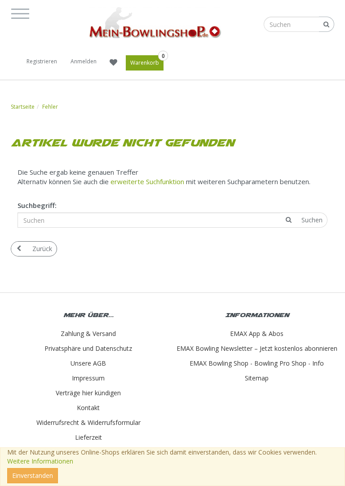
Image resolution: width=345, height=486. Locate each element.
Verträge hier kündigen (88, 393)
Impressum (88, 378)
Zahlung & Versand (88, 333)
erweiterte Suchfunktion (147, 181)
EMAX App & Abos (256, 333)
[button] (23, 12)
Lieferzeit (88, 437)
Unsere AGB (88, 363)
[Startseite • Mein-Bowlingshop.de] (155, 22)
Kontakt (88, 407)
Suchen (312, 220)
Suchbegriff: (37, 205)
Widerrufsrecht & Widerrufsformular (88, 422)
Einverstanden (32, 475)
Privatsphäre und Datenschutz (88, 348)
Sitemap (257, 378)
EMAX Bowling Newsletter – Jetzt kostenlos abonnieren (257, 348)
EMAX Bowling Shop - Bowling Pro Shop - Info (257, 363)
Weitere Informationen (40, 461)
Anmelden (84, 61)
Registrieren (42, 61)
